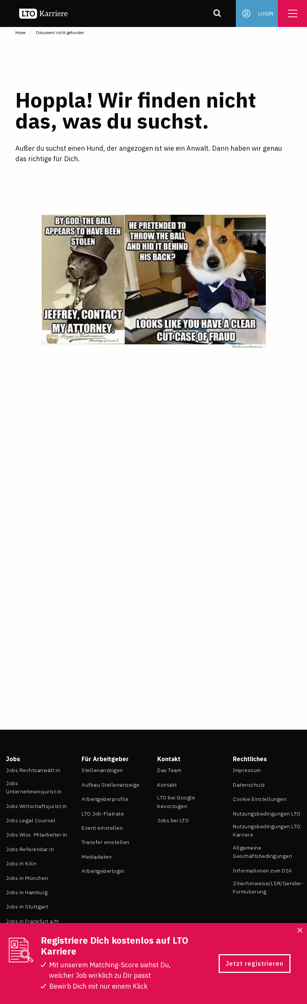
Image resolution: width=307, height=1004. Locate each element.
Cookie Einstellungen (259, 799)
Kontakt (167, 784)
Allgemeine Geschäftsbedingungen (262, 851)
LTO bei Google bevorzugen (176, 801)
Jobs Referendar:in (30, 849)
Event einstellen (102, 827)
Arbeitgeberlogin (103, 871)
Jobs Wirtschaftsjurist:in (36, 806)
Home (20, 32)
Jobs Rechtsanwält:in (33, 770)
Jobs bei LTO (173, 820)
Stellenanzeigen (102, 770)
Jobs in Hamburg (27, 892)
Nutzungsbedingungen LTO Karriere (267, 830)
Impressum (247, 770)
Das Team (169, 770)
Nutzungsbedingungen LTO (267, 813)
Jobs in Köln (21, 863)
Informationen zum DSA (262, 870)
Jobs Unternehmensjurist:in (34, 787)
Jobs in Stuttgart (27, 906)
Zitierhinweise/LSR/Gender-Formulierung (268, 887)
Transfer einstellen (106, 842)
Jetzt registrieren (254, 963)
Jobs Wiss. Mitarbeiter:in (36, 834)
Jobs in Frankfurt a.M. (33, 921)
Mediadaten (97, 856)
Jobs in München (27, 878)
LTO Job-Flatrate (103, 813)
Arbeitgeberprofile (105, 799)
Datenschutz (249, 784)
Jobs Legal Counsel (30, 820)
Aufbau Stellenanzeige (111, 784)
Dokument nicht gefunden (60, 32)
